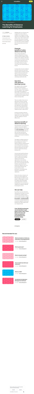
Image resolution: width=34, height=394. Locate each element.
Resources (4, 22)
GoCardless (7, 32)
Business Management (10, 22)
